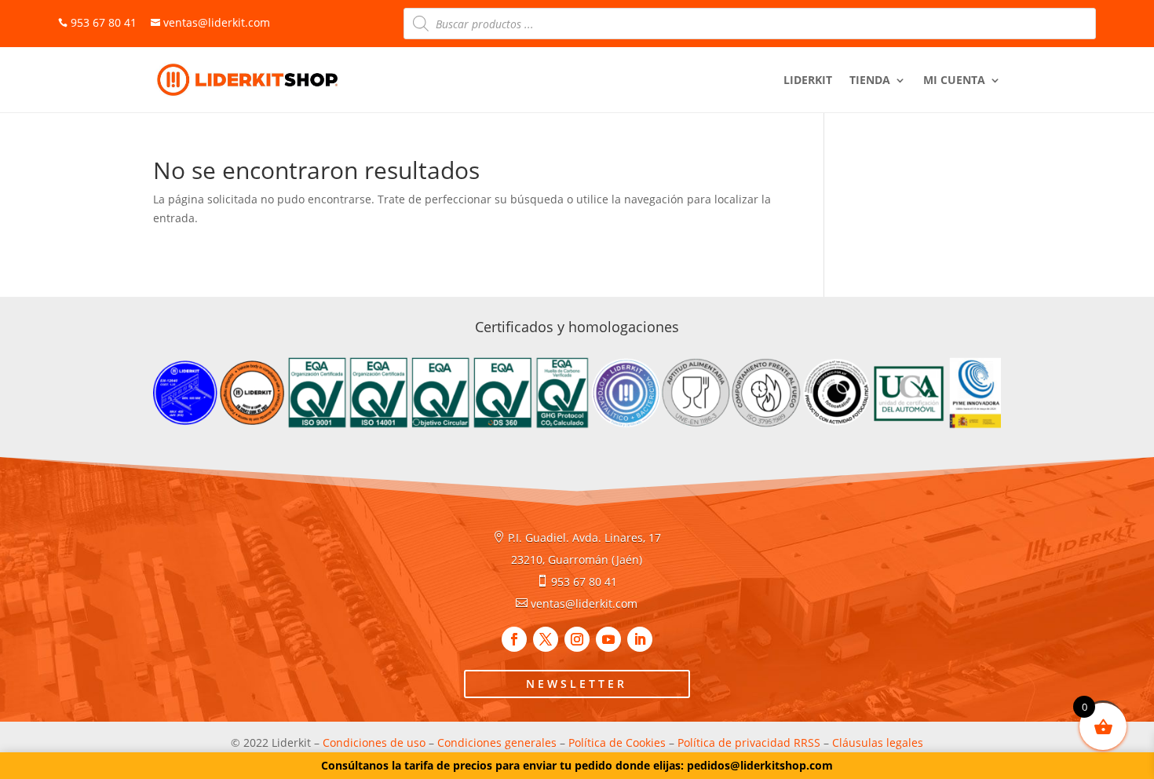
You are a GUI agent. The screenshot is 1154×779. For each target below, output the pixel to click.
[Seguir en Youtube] (608, 639)
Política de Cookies (617, 742)
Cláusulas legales (877, 742)
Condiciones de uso (374, 742)
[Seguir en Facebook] (514, 639)
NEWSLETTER (576, 683)
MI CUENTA (954, 81)
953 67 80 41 (584, 581)
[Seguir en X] (545, 639)
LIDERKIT (807, 81)
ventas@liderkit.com (210, 22)
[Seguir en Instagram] (577, 639)
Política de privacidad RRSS (748, 742)
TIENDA (869, 81)
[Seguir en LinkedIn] (639, 639)
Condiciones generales (497, 742)
